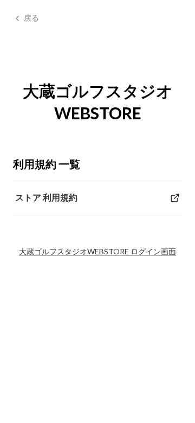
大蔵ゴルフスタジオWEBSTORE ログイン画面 (97, 251)
